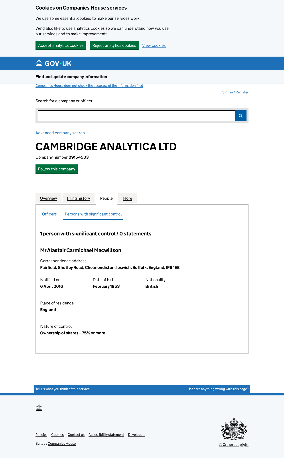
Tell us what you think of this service (63, 389)
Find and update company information (71, 76)
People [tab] (106, 198)
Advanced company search (60, 132)
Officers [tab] (49, 214)
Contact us (76, 434)
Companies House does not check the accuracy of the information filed (89, 85)
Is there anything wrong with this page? (218, 389)
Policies (41, 434)
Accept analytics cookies (61, 45)
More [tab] (127, 198)
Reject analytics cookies (114, 45)
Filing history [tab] (78, 198)
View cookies (154, 45)
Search (241, 115)
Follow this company (56, 169)
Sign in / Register (235, 92)
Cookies (57, 434)
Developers (136, 434)
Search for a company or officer (64, 100)
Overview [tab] (48, 198)
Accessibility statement (106, 434)
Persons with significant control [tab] (93, 214)
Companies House (62, 443)
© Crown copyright (233, 444)
